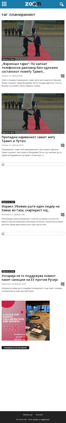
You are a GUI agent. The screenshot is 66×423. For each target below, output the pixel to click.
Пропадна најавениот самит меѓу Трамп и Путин (28, 139)
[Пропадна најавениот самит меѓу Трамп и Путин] (33, 113)
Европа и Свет (8, 59)
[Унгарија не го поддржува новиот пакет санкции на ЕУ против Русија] (33, 252)
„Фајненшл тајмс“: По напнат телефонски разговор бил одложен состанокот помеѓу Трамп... (30, 68)
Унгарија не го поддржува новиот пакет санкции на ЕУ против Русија (30, 278)
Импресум (27, 414)
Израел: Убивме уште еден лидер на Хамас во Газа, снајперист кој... (30, 208)
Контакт (39, 414)
